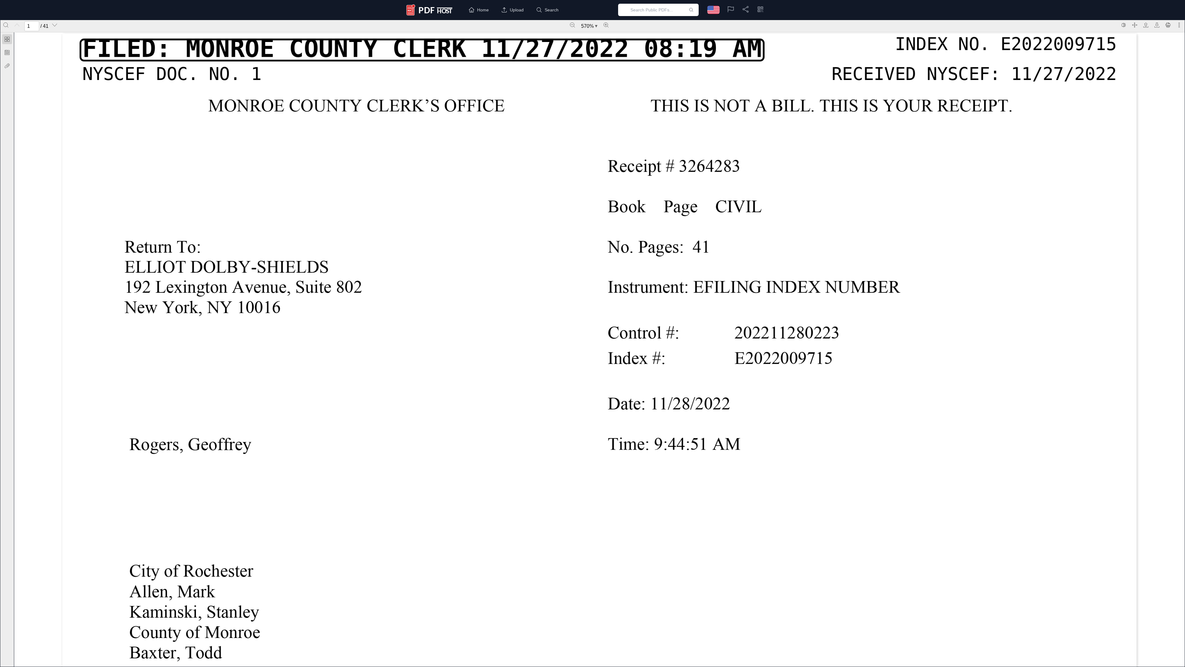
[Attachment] (7, 66)
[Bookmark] (7, 52)
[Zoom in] (606, 25)
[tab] (7, 40)
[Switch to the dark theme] (1124, 25)
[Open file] (1146, 25)
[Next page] (55, 25)
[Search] (6, 25)
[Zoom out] (572, 25)
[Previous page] (17, 25)
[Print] (1168, 25)
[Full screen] (1135, 25)
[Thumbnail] (7, 39)
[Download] (1157, 25)
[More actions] (1179, 25)
